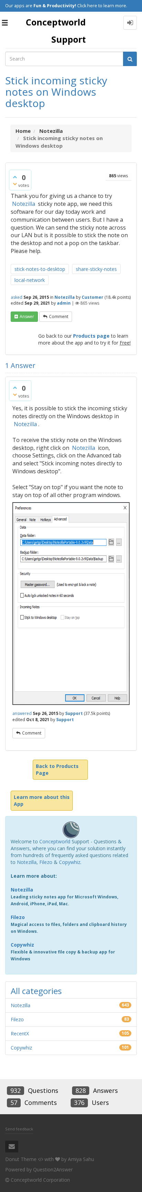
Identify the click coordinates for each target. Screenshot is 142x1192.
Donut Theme (21, 1159)
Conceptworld (54, 841)
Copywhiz (69, 862)
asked (16, 297)
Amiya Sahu (81, 1159)
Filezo (45, 862)
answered (22, 713)
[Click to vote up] (15, 177)
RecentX (20, 1033)
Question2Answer (53, 1169)
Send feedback (19, 1128)
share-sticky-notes (96, 269)
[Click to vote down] (15, 184)
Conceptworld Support (56, 30)
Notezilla (23, 204)
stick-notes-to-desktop (39, 269)
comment (58, 316)
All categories (36, 990)
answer (27, 316)
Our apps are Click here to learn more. (66, 6)
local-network (29, 280)
